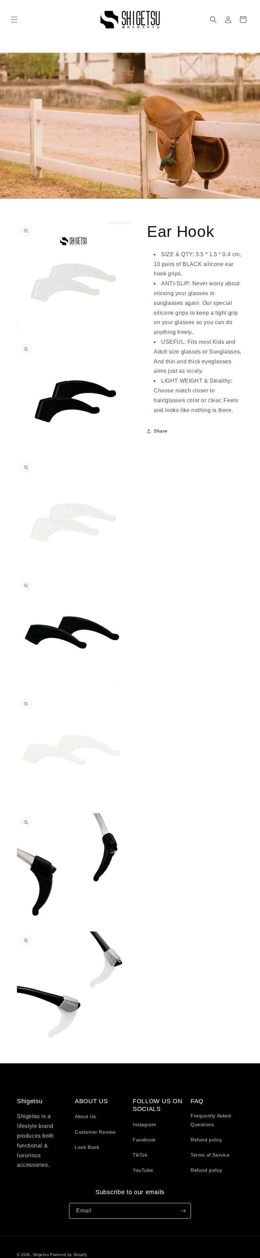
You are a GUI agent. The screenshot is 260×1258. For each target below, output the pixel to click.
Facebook (144, 1139)
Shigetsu (41, 1255)
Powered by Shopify (68, 1255)
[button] (14, 19)
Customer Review (95, 1132)
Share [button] (161, 431)
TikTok (140, 1155)
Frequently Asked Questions (211, 1120)
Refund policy (206, 1139)
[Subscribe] (183, 1211)
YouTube (143, 1170)
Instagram (144, 1124)
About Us (85, 1116)
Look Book (87, 1147)
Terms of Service (210, 1155)
